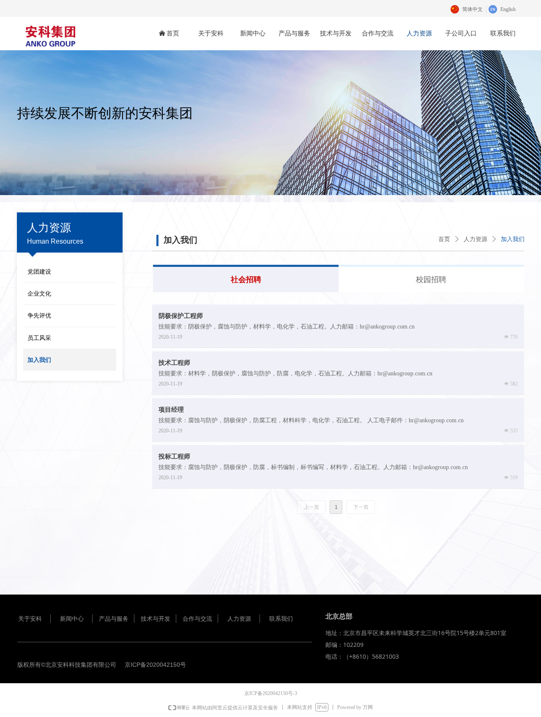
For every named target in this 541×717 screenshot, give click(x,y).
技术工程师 (174, 362)
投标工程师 (174, 456)
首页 (444, 239)
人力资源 (475, 239)
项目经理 (171, 409)
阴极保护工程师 (180, 315)
